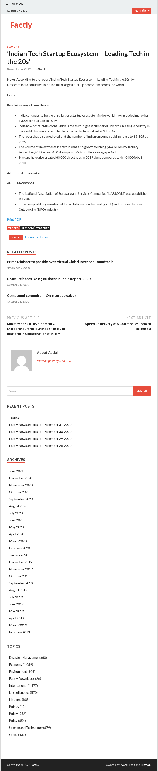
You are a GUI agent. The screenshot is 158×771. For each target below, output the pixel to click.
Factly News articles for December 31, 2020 (40, 425)
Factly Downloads (22, 678)
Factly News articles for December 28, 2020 (40, 446)
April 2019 (16, 618)
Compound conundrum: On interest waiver (41, 295)
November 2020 (21, 485)
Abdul (41, 69)
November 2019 (21, 569)
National (15, 699)
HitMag (145, 764)
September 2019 (21, 583)
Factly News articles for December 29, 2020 (40, 439)
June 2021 (16, 471)
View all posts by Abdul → (54, 361)
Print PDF (14, 219)
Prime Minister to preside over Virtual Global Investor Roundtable (60, 262)
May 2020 (16, 527)
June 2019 (16, 604)
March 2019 (18, 625)
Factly (21, 25)
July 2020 (16, 513)
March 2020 (18, 541)
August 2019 (18, 590)
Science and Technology (26, 727)
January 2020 (18, 555)
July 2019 (16, 597)
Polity (13, 720)
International (18, 685)
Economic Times (36, 237)
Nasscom (27, 228)
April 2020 (16, 534)
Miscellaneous (19, 692)
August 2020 (18, 506)
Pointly (14, 706)
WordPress (127, 764)
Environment (18, 671)
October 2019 (19, 576)
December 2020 (20, 478)
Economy (13, 47)
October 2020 (19, 492)
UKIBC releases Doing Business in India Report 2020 (49, 279)
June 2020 (16, 520)
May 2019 (16, 611)
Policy (13, 713)
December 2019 (20, 562)
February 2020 (19, 548)
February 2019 (19, 632)
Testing (14, 417)
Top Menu (16, 3)
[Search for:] (79, 391)
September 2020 (21, 499)
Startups (42, 228)
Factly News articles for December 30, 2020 (40, 432)
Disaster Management (25, 657)
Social (13, 734)
